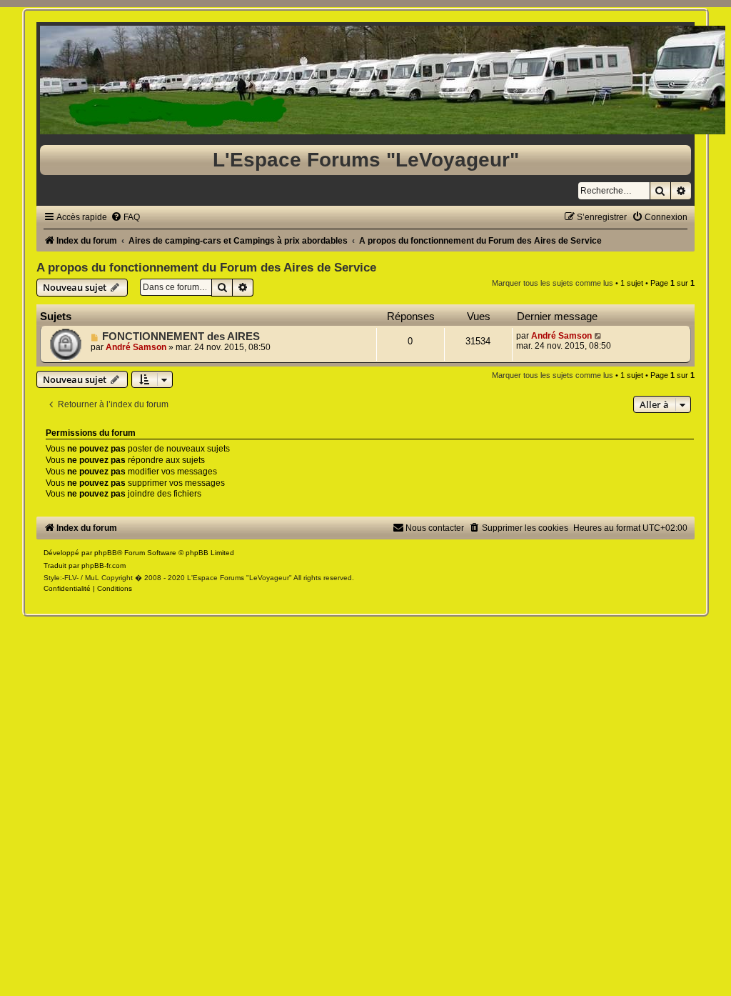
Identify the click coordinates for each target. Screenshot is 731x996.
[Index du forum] (365, 80)
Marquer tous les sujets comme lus (552, 283)
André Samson (136, 347)
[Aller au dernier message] (598, 336)
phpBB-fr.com (103, 565)
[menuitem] (125, 217)
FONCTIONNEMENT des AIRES (181, 336)
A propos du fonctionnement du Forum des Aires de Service (206, 267)
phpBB (105, 553)
